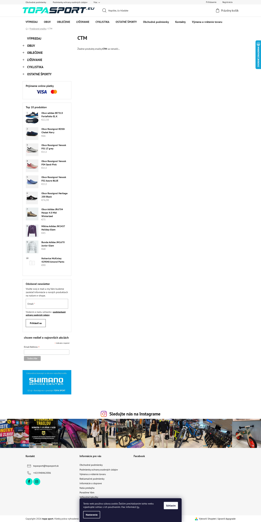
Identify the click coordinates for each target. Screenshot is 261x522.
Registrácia (227, 2)
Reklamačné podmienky (92, 478)
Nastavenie (92, 514)
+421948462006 (42, 472)
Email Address (31, 347)
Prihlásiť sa (36, 323)
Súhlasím (171, 505)
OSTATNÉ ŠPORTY (39, 74)
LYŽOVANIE (34, 60)
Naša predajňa (87, 487)
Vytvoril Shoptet (207, 518)
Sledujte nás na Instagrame (134, 414)
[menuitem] (32, 22)
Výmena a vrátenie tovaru (93, 474)
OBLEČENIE (35, 53)
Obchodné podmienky (36, 2)
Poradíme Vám (87, 492)
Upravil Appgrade (227, 518)
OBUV (31, 46)
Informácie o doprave (91, 483)
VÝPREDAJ (34, 38)
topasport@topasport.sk (46, 465)
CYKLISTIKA (35, 67)
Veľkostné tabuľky (89, 497)
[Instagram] (36, 481)
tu (138, 506)
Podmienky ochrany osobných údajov (70, 2)
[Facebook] (29, 481)
